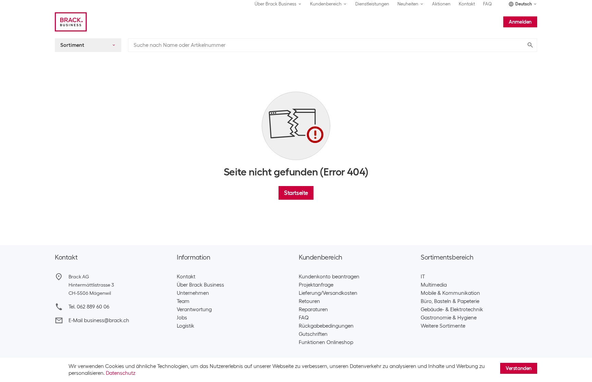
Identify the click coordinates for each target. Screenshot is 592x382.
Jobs (182, 318)
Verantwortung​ (194, 309)
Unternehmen (193, 293)
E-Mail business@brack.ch (99, 320)
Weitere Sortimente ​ (444, 326)
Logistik (185, 326)
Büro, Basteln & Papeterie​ (450, 301)
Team (183, 301)
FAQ (487, 3)
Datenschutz (120, 373)
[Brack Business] (71, 21)
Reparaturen (313, 309)
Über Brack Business (200, 285)
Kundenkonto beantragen (329, 277)
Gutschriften (313, 334)
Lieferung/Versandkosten (328, 293)
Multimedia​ (434, 285)
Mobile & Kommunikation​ (450, 293)
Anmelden (520, 22)
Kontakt (467, 3)
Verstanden (519, 368)
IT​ (423, 277)
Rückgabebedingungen (326, 326)
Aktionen (441, 3)
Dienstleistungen (372, 3)
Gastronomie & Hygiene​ (449, 318)
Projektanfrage (316, 285)
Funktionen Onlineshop (326, 342)
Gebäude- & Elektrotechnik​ (452, 309)
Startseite (296, 192)
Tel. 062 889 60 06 (89, 307)
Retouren (309, 301)
